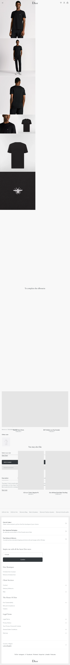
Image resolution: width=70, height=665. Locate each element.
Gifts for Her (5, 512)
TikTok (16, 654)
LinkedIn (47, 654)
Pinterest (35, 654)
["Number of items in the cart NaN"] (67, 3)
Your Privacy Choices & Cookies (12, 626)
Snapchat (41, 654)
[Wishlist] (61, 3)
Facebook (29, 654)
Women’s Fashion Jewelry (47, 512)
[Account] (64, 3)
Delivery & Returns (8, 588)
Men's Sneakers (33, 512)
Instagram (21, 654)
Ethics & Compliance (9, 606)
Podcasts (53, 654)
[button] (17, 19)
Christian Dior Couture (9, 572)
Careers (5, 609)
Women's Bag (23, 512)
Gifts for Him (14, 512)
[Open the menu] (3, 3)
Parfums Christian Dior (9, 574)
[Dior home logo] (35, 3)
